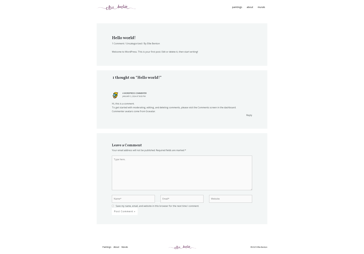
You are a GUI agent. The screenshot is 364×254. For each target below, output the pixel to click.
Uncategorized (134, 43)
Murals (261, 7)
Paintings (237, 7)
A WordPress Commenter (134, 93)
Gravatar (150, 111)
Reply (249, 115)
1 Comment (118, 43)
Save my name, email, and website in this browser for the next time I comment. (157, 206)
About (250, 7)
